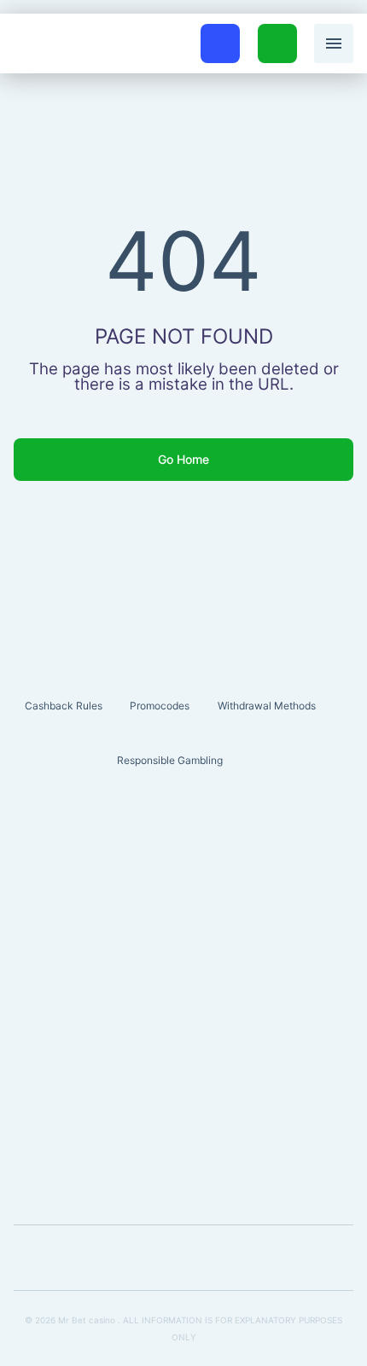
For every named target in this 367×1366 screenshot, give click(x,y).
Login (220, 33)
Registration (277, 33)
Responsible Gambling (170, 760)
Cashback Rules (63, 705)
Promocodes (159, 705)
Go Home (183, 459)
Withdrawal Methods (267, 705)
